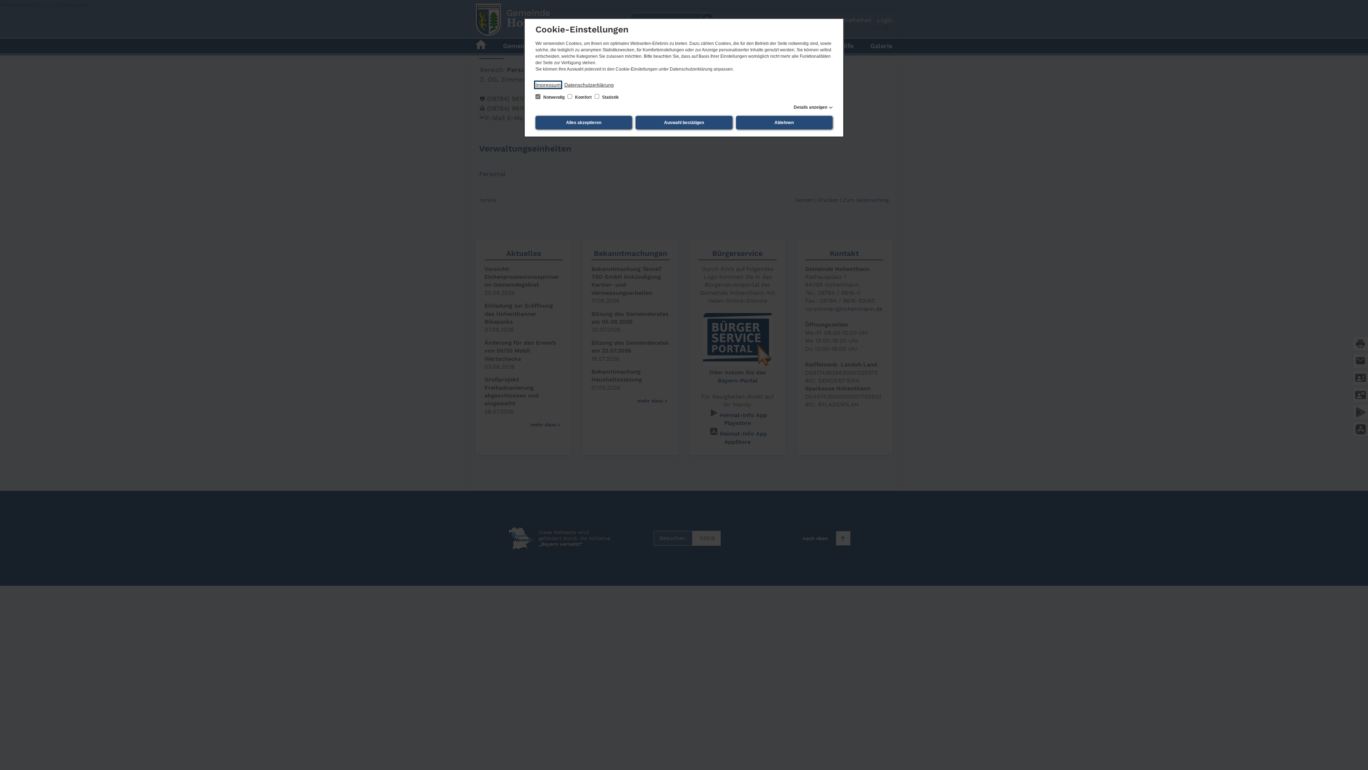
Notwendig (554, 97)
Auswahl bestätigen (684, 122)
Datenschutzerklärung (589, 85)
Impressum (548, 85)
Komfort (583, 97)
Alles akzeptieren (583, 122)
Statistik (610, 97)
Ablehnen (784, 122)
